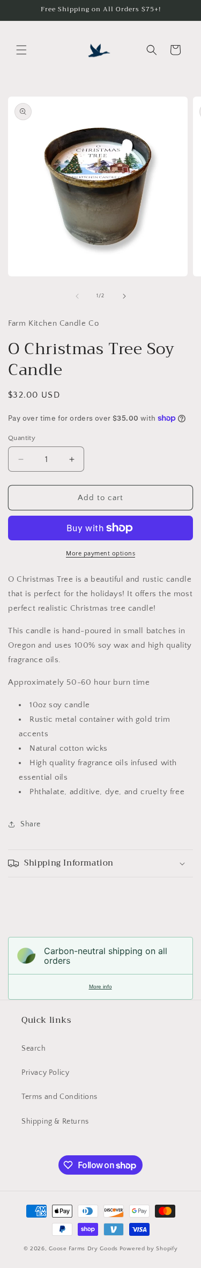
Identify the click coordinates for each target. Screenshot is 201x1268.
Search (33, 1048)
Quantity (21, 438)
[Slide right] (124, 296)
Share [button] (30, 824)
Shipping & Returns (55, 1121)
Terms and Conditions (59, 1097)
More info (100, 987)
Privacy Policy (45, 1072)
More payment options (100, 553)
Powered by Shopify (149, 1248)
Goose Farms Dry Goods (83, 1248)
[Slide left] (77, 296)
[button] (21, 50)
